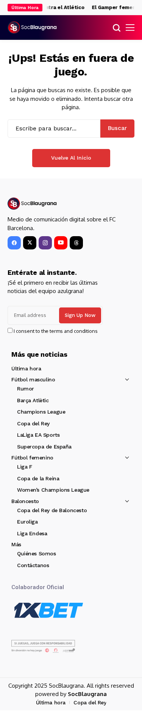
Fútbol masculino (33, 379)
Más (16, 544)
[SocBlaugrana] (32, 27)
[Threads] (76, 242)
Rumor (25, 389)
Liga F (24, 467)
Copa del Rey (33, 423)
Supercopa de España (44, 447)
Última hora (26, 368)
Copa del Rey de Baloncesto (52, 510)
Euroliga (27, 522)
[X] (29, 242)
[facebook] (14, 242)
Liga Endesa (32, 533)
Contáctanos (33, 565)
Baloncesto (25, 501)
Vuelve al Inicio (71, 158)
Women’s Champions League (53, 490)
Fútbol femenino (32, 458)
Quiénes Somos (36, 553)
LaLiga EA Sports (38, 435)
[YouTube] (60, 242)
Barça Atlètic (33, 400)
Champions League (41, 412)
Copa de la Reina (38, 478)
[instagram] (45, 242)
